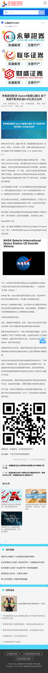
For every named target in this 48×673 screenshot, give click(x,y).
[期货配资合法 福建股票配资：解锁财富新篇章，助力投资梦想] (11, 518)
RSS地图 (29, 664)
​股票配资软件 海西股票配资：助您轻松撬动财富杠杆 (23, 624)
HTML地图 (36, 664)
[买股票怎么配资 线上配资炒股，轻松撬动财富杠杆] (11, 496)
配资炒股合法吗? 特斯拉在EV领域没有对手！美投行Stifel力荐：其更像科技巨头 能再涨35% (23, 473)
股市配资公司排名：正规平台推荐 (14, 573)
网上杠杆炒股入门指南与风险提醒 (14, 579)
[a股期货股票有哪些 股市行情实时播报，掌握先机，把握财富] (35, 496)
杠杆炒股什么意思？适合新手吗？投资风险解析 (19, 567)
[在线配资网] (11, 4)
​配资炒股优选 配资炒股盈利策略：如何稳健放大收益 (23, 630)
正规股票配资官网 (31, 653)
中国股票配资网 (23, 658)
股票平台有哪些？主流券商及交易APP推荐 (17, 556)
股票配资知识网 (29, 666)
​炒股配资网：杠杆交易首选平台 (15, 636)
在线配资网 (12, 653)
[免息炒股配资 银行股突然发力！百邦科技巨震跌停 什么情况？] (9, 603)
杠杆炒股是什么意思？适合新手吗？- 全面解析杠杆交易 (22, 562)
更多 (43, 23)
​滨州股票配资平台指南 (12, 642)
